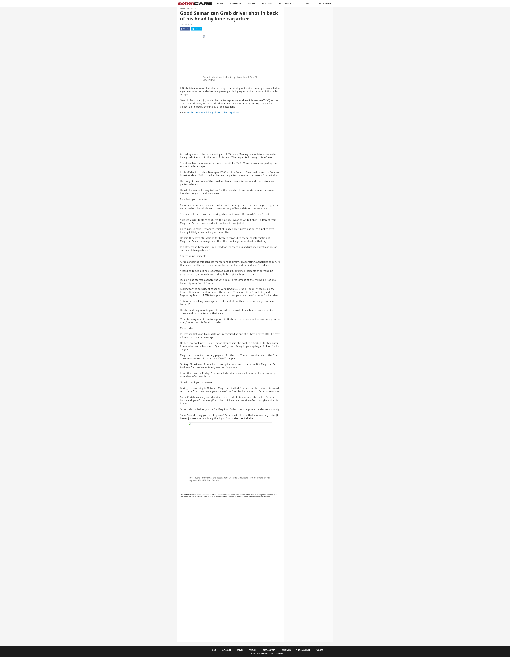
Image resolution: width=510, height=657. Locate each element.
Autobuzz (235, 3)
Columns (306, 3)
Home (220, 3)
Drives (251, 3)
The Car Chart (325, 3)
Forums (319, 650)
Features (267, 3)
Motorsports (286, 3)
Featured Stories (188, 8)
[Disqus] (230, 536)
